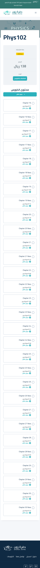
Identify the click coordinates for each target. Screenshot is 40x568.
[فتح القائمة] (36, 12)
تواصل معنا (20, 556)
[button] (35, 1)
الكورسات (10, 556)
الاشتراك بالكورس (20, 78)
